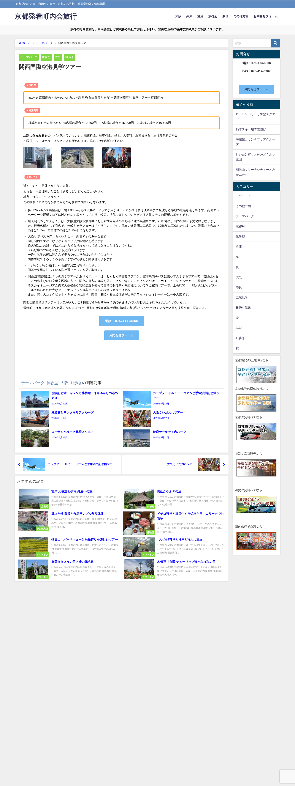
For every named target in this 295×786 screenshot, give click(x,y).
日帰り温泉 (243, 307)
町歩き (69, 57)
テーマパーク (29, 57)
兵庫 (189, 16)
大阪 (178, 16)
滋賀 (200, 16)
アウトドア (243, 195)
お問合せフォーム (266, 16)
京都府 (212, 16)
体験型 (46, 57)
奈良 (225, 16)
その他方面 (241, 16)
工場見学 (242, 297)
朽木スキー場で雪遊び (251, 129)
